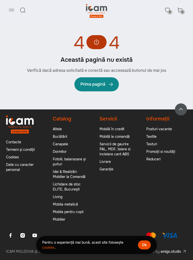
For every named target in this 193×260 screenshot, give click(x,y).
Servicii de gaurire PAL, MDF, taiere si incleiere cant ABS (115, 149)
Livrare (105, 161)
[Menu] (12, 10)
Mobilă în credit (112, 129)
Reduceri (153, 159)
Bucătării (60, 136)
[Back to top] (181, 109)
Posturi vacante (159, 129)
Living (57, 196)
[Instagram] (22, 235)
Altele (57, 129)
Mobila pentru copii (68, 212)
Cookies (12, 157)
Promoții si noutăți (160, 151)
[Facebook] (10, 235)
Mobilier (59, 219)
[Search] (23, 10)
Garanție (106, 169)
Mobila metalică (65, 204)
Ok (144, 245)
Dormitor (60, 151)
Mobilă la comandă (115, 136)
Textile (151, 136)
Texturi (151, 144)
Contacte (13, 142)
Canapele (60, 144)
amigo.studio (171, 251)
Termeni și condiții (20, 149)
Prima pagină (92, 84)
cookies (48, 247)
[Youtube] (34, 235)
